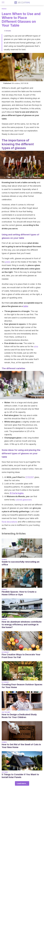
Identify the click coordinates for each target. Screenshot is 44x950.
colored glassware (23, 499)
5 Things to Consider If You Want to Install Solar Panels (20, 776)
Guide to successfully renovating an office (20, 563)
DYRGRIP (29, 477)
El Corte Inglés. (17, 493)
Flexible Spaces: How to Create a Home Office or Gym (19, 593)
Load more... (22, 783)
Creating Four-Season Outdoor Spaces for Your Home (22, 686)
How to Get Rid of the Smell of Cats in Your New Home (21, 746)
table (25, 306)
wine (36, 346)
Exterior (5, 652)
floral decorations (9, 522)
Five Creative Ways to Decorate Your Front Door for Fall (21, 656)
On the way (6, 712)
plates (7, 262)
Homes (4, 8)
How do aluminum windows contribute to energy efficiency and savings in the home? (22, 624)
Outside (5, 772)
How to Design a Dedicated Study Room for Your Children (19, 716)
